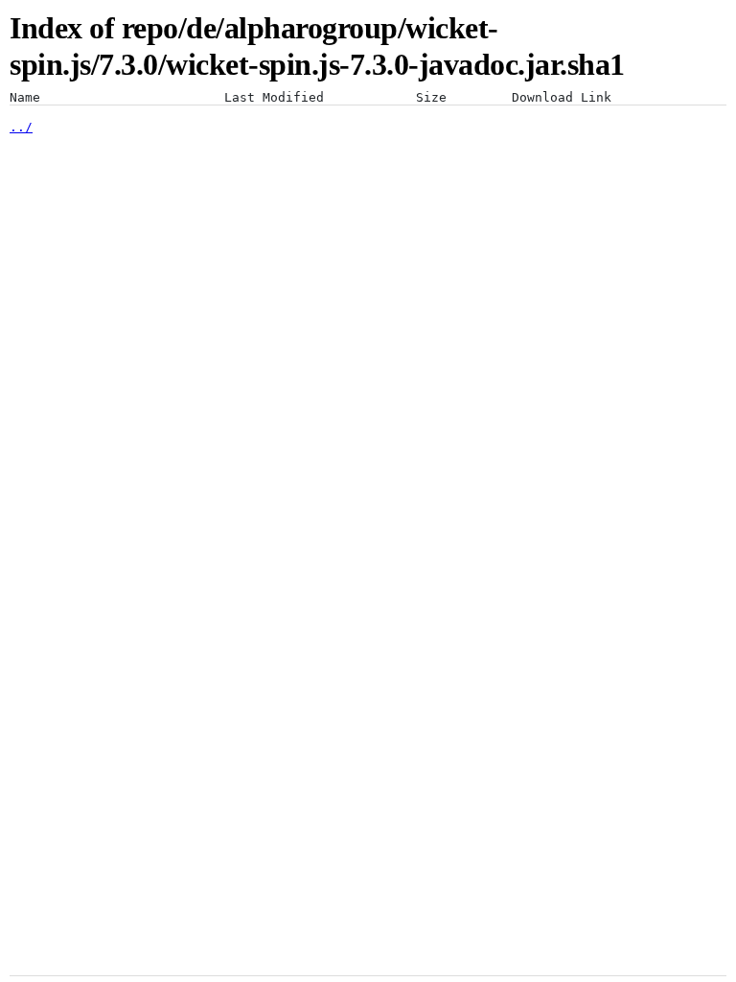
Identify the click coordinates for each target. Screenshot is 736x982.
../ (21, 127)
